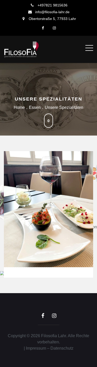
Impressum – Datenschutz (49, 348)
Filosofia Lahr (53, 336)
